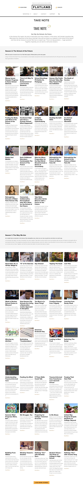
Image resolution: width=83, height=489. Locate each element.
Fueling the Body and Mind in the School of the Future (11, 120)
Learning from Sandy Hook (69, 302)
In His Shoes (53, 415)
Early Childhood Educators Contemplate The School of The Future (26, 161)
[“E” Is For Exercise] (27, 257)
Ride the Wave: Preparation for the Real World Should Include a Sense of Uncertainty (41, 162)
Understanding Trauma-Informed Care (11, 379)
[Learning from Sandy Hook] (71, 294)
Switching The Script (69, 340)
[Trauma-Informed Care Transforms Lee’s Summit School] (56, 370)
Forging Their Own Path (69, 378)
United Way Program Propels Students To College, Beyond (70, 417)
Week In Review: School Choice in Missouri (11, 303)
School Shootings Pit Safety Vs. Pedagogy (41, 80)
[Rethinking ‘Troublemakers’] (27, 332)
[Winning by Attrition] (12, 332)
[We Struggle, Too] (27, 408)
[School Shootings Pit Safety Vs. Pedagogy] (41, 71)
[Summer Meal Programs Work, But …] (12, 408)
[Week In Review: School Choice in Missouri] (12, 294)
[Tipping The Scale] (56, 257)
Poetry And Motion (9, 158)
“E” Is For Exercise (26, 263)
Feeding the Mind (26, 377)
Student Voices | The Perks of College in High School (55, 455)
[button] (30, 14)
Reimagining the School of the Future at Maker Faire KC (55, 160)
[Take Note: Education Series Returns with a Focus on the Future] (41, 190)
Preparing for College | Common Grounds (41, 417)
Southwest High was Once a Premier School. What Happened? (26, 120)
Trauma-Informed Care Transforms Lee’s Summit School (55, 380)
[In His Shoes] (56, 408)
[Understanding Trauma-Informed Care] (12, 370)
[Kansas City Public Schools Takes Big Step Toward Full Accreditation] (56, 71)
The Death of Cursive (68, 79)
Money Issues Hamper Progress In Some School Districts (11, 81)
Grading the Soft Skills (55, 119)
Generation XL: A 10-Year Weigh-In (11, 264)
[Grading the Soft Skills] (56, 111)
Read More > (7, 100)
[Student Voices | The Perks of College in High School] (56, 446)
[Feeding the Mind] (27, 370)
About (35, 14)
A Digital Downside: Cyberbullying (40, 120)
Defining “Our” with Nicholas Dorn (40, 454)
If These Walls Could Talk (40, 378)
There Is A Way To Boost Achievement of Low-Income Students (26, 82)
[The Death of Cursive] (71, 71)
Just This (67, 263)
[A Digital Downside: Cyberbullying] (41, 111)
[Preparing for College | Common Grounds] (41, 408)
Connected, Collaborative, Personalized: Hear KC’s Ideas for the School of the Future (26, 201)
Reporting (26, 14)
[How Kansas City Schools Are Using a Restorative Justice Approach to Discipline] (27, 294)
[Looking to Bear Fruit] (56, 332)
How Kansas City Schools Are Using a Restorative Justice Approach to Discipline (26, 305)
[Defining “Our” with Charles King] (71, 446)
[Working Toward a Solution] (27, 446)
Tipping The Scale (55, 263)
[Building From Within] (12, 446)
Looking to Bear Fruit (55, 340)
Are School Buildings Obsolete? (68, 120)
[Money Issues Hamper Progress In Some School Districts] (12, 71)
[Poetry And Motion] (12, 150)
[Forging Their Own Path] (71, 370)
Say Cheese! (39, 263)
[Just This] (71, 257)
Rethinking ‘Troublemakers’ (26, 340)
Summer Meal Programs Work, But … (11, 417)
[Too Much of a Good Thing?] (41, 294)
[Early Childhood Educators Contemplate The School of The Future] (27, 150)
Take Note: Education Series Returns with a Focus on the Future (41, 200)
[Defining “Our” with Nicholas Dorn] (41, 446)
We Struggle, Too (26, 415)
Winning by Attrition (9, 340)
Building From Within (10, 454)
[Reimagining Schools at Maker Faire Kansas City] (12, 190)
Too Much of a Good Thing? (40, 302)
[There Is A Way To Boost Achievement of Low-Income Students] (27, 71)
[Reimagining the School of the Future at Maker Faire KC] (56, 150)
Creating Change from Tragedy (55, 302)
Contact (43, 14)
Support (52, 14)
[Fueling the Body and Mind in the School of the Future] (12, 111)
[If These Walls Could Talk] (41, 370)
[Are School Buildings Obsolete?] (71, 111)
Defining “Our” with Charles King (70, 454)
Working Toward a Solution (26, 454)
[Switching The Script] (71, 332)
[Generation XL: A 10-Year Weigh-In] (12, 257)
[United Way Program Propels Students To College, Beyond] (71, 408)
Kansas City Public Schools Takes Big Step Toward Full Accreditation (56, 81)
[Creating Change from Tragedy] (56, 294)
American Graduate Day (40, 331)
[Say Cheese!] (41, 257)
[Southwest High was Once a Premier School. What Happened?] (27, 111)
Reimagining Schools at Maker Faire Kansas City (11, 199)
